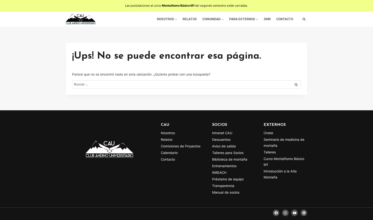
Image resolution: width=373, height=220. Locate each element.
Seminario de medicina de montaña (284, 143)
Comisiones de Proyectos (180, 146)
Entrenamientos (224, 166)
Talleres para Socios (228, 153)
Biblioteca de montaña (229, 159)
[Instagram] (285, 213)
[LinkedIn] (304, 213)
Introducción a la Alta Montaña (280, 174)
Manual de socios (226, 192)
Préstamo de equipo (228, 179)
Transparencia (223, 186)
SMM (267, 19)
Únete (268, 133)
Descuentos (221, 140)
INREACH (219, 173)
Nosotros (168, 133)
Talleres (270, 152)
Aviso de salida (224, 146)
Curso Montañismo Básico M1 (284, 162)
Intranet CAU (222, 133)
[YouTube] (294, 213)
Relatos (190, 19)
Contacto (284, 19)
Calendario (169, 153)
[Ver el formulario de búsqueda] (304, 19)
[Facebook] (276, 213)
